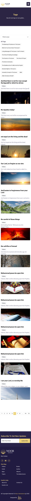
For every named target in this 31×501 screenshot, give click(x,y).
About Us (4, 482)
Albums (18, 471)
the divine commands (7, 61)
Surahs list (5, 485)
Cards (3, 469)
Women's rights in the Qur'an (9, 68)
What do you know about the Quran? (11, 47)
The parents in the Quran (8, 58)
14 (25, 413)
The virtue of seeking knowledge (9, 54)
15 (28, 413)
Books (18, 466)
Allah (21, 72)
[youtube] (5, 460)
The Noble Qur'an (21, 474)
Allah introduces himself (7, 75)
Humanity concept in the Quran (9, 72)
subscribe (24, 441)
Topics (3, 474)
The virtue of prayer (21, 58)
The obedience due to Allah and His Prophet (12, 65)
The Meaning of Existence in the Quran (11, 44)
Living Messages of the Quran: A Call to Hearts (13, 51)
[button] (28, 4)
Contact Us (19, 482)
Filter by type (5, 37)
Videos (3, 466)
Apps (3, 471)
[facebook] (2, 460)
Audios (18, 469)
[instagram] (9, 460)
